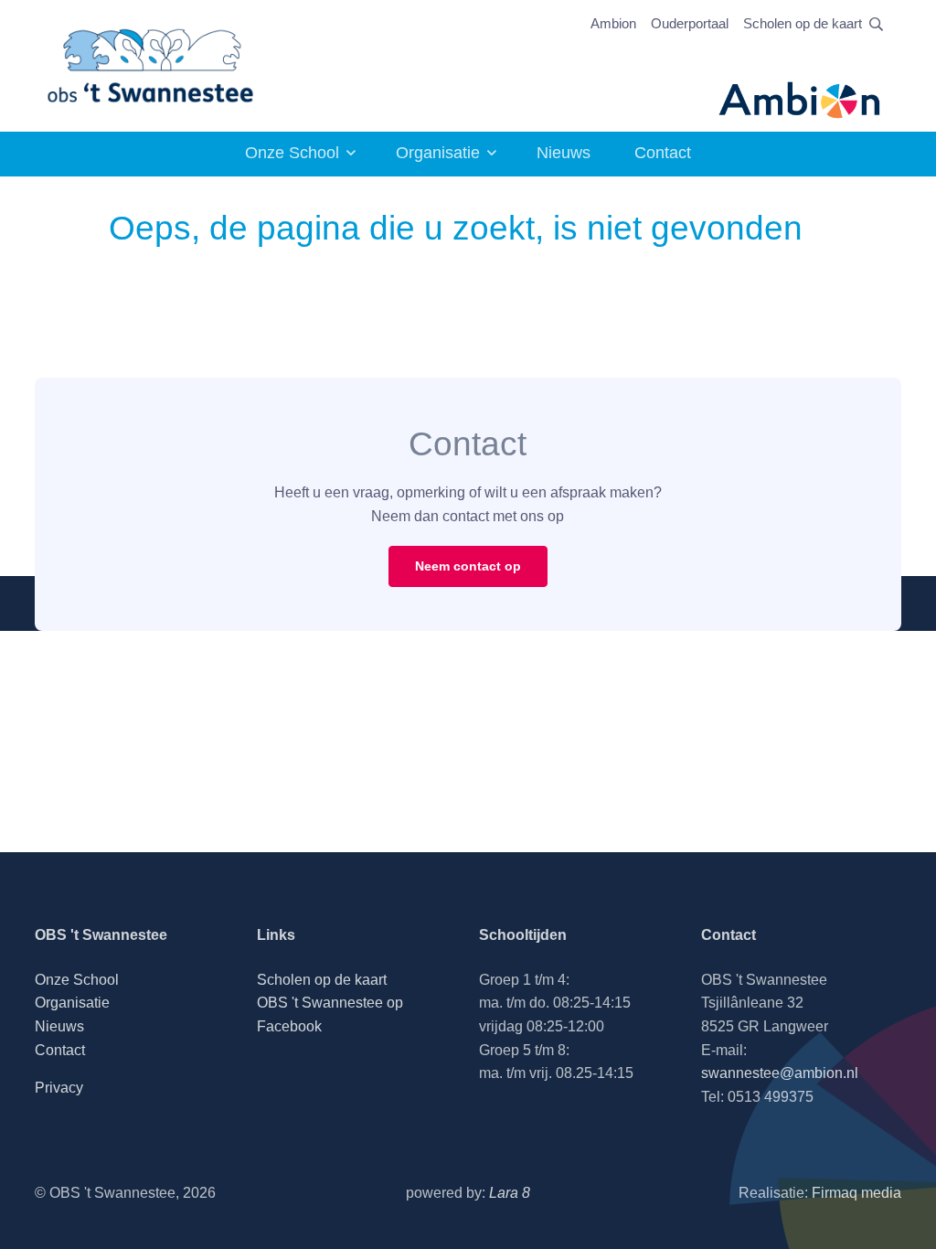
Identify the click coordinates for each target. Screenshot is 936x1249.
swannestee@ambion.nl (779, 1073)
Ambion (613, 23)
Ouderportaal (690, 23)
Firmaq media (856, 1193)
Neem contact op (468, 566)
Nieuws (563, 153)
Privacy (59, 1087)
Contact (662, 153)
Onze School (292, 153)
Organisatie (438, 153)
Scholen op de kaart (802, 23)
